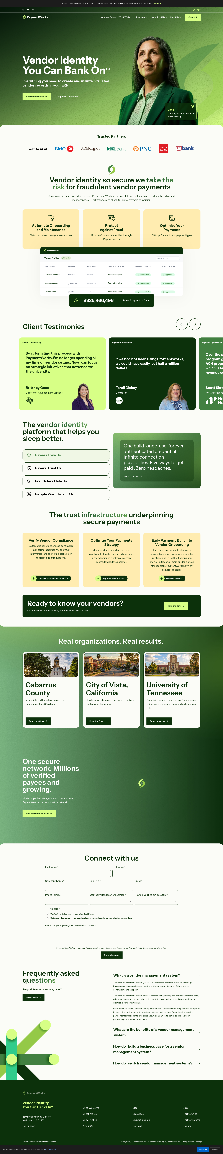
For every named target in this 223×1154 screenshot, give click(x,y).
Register (158, 3)
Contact (192, 17)
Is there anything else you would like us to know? (70, 925)
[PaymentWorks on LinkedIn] (23, 9)
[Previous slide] (182, 324)
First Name (51, 867)
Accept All (203, 1149)
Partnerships (190, 1114)
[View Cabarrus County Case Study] (51, 665)
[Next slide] (195, 324)
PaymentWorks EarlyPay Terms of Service (164, 1142)
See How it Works (35, 96)
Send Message (111, 955)
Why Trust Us (158, 17)
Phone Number (53, 895)
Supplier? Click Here (68, 96)
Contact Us (32, 997)
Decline (215, 1149)
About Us (174, 17)
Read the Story (36, 721)
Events (187, 1126)
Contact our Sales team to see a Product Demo (72, 914)
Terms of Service (139, 1142)
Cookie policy (50, 1149)
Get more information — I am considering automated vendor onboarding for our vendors (91, 918)
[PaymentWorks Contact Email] (33, 10)
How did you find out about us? (151, 895)
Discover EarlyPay (174, 578)
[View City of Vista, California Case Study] (111, 665)
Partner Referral (192, 1120)
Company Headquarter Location (108, 895)
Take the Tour (174, 606)
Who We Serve (108, 17)
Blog (135, 1108)
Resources (141, 17)
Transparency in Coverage (192, 1142)
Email (138, 881)
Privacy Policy (126, 1142)
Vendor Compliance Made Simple (53, 578)
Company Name (54, 881)
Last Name (118, 867)
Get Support (29, 1126)
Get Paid (137, 1126)
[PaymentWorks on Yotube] (28, 10)
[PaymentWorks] (35, 17)
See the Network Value (37, 813)
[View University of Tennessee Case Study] (172, 665)
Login (198, 10)
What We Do (124, 17)
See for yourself (131, 476)
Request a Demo (141, 1120)
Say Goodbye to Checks (113, 578)
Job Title (95, 881)
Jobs (186, 1108)
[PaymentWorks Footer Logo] (51, 1093)
